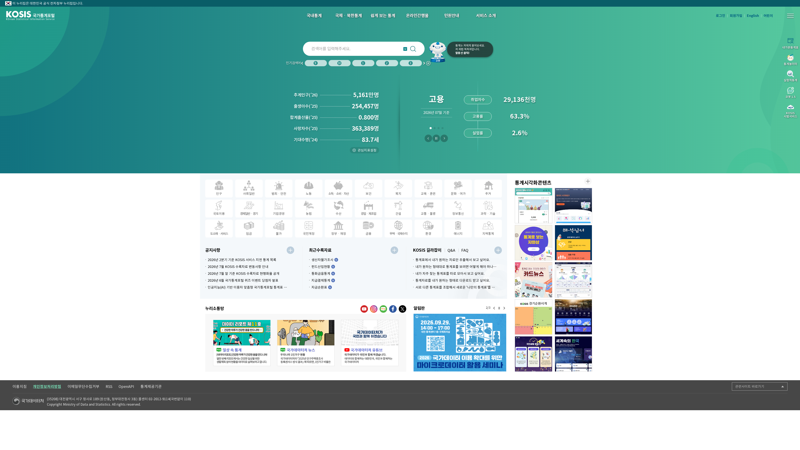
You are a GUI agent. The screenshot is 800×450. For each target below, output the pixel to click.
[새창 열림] (242, 343)
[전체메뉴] (790, 15)
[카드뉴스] (533, 279)
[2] (434, 129)
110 (187, 399)
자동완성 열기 (405, 49)
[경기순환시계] (533, 316)
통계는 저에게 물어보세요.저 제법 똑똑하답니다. (470, 49)
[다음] (444, 138)
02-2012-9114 (159, 399)
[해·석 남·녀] (573, 242)
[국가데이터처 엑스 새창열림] (402, 309)
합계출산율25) (304, 117)
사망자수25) (306, 128)
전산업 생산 (478, 99)
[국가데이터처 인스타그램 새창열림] (374, 309)
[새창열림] (460, 343)
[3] (438, 129)
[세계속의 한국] (573, 353)
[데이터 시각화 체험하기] (573, 205)
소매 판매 (477, 116)
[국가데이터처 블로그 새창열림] (383, 309)
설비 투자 (477, 133)
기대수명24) (306, 139)
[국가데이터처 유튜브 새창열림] (364, 309)
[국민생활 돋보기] (533, 353)
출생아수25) (306, 106)
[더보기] (290, 250)
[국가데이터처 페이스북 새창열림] (393, 309)
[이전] (428, 138)
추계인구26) (306, 95)
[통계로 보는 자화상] (533, 242)
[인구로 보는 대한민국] (573, 279)
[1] (430, 129)
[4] (442, 129)
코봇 (438, 52)
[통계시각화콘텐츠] (588, 181)
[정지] (436, 138)
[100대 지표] (533, 205)
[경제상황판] (573, 316)
